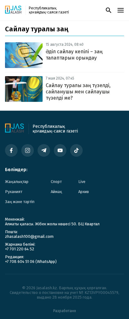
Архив (83, 191)
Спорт (56, 181)
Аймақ (56, 191)
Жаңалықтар (16, 181)
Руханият (13, 191)
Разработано (64, 311)
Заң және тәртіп (19, 201)
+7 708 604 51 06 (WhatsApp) (31, 261)
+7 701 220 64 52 (19, 249)
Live (81, 181)
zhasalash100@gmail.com (29, 236)
